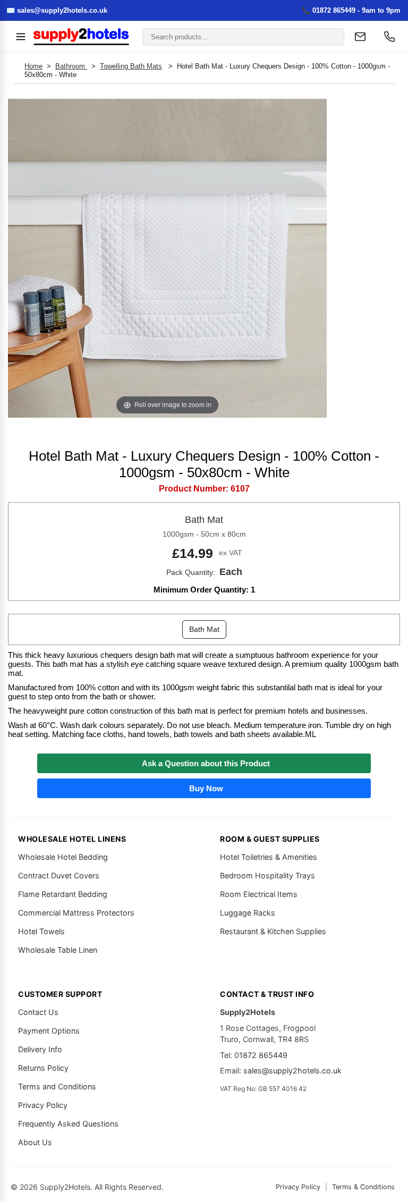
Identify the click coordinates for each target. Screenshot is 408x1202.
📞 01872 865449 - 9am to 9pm (351, 10)
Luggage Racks (247, 912)
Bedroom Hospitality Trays (267, 875)
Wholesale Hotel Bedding (63, 856)
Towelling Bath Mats (131, 66)
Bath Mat (204, 629)
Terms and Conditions (57, 1086)
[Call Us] (389, 36)
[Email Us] (360, 36)
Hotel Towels (41, 931)
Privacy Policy (42, 1105)
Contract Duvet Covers (58, 875)
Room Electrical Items (259, 894)
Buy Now (204, 788)
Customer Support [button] (60, 993)
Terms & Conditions (363, 1187)
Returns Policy (43, 1067)
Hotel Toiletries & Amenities (268, 856)
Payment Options (49, 1030)
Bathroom (71, 66)
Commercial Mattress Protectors (76, 912)
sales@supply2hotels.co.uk (292, 1070)
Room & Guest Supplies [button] (270, 838)
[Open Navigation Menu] (20, 36)
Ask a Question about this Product (204, 763)
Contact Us (38, 1012)
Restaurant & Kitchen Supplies (273, 931)
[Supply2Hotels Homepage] (81, 37)
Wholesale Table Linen (57, 949)
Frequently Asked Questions (68, 1123)
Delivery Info (40, 1049)
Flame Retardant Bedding (62, 894)
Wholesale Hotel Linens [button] (72, 838)
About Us (35, 1142)
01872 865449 (260, 1055)
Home (33, 66)
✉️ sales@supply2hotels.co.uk (56, 10)
